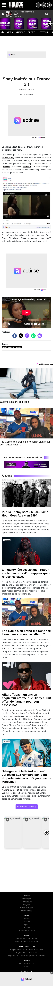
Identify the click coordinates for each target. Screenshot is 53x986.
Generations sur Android (26, 941)
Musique (20, 32)
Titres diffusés (26, 907)
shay (4, 347)
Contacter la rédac (26, 930)
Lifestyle (43, 32)
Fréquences (26, 910)
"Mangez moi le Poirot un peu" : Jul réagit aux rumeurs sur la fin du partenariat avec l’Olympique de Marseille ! (26, 776)
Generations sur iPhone (26, 938)
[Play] (3, 14)
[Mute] (46, 14)
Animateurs (26, 901)
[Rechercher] (43, 4)
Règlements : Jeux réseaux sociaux (26, 949)
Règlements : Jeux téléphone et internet (26, 955)
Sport (31, 32)
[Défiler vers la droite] (46, 832)
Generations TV (26, 963)
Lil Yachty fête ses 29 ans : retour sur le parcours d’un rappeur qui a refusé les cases (26, 573)
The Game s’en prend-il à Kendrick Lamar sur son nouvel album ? (26, 632)
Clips (26, 966)
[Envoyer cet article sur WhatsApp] (33, 337)
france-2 (11, 347)
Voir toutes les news (26, 806)
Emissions (26, 898)
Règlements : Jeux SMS (26, 952)
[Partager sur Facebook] (14, 337)
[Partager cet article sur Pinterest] (26, 337)
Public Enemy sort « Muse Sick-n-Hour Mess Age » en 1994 (25, 513)
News (10, 32)
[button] (13, 832)
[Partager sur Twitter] (20, 337)
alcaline (18, 347)
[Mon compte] (49, 4)
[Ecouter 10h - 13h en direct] (26, 464)
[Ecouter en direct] (38, 4)
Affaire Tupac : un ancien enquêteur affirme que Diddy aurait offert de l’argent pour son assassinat (26, 700)
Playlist (26, 904)
